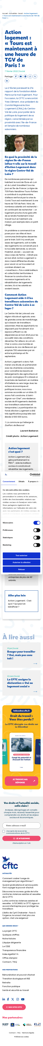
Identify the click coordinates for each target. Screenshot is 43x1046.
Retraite (6, 983)
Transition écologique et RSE (16, 979)
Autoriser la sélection (21, 562)
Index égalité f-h (10, 954)
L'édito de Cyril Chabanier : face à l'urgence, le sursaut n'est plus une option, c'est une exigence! (18, 915)
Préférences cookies (21, 1037)
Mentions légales (28, 1033)
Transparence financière (14, 950)
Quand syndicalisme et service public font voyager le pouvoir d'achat (20, 886)
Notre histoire (9, 939)
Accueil (5, 13)
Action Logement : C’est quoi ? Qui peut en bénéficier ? (19, 604)
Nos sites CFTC (15, 1007)
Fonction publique (11, 987)
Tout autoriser (21, 555)
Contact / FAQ (9, 962)
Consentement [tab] (9, 481)
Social (20, 13)
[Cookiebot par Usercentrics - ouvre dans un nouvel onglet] (30, 474)
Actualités (13, 13)
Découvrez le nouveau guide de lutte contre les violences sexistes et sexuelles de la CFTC (21, 894)
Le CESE (6, 947)
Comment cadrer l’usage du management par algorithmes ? (17, 880)
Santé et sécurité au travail (15, 990)
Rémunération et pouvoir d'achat (18, 975)
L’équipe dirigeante (11, 943)
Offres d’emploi (9, 958)
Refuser (21, 569)
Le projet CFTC (9, 931)
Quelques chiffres (10, 935)
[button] (21, 747)
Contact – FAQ (14, 1033)
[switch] (36, 530)
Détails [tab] (21, 481)
